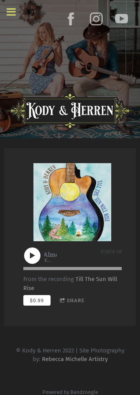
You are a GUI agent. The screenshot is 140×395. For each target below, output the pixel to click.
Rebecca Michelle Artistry (75, 359)
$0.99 (37, 300)
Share (76, 300)
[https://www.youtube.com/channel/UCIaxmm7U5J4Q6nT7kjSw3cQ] (121, 18)
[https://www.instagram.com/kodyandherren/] (96, 18)
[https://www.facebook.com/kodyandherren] (71, 18)
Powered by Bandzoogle (70, 392)
